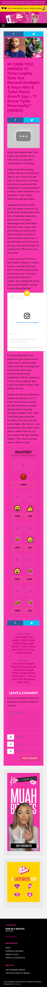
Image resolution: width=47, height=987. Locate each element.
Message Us (11, 936)
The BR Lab (17, 984)
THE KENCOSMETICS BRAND (17, 973)
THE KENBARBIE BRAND (15, 969)
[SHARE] (14, 34)
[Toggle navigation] (3, 25)
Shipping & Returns (14, 951)
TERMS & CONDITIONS (15, 957)
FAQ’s (7, 947)
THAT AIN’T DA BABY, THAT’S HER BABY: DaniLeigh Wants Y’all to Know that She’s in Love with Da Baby (23, 645)
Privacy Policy (12, 954)
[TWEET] (33, 34)
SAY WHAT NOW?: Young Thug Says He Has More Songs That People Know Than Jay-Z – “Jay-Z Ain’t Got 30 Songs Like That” (23, 673)
